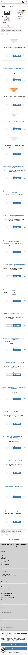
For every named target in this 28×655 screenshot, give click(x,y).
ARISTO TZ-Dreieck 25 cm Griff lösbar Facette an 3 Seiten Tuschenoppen (14, 269)
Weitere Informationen (14, 652)
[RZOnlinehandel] (2, 1)
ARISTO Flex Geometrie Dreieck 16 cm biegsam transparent (14, 293)
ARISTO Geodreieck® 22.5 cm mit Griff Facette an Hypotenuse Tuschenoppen (14, 146)
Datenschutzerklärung (22, 642)
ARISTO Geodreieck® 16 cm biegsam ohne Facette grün (14, 73)
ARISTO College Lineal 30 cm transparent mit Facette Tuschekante (14, 342)
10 (21, 33)
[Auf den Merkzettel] (24, 56)
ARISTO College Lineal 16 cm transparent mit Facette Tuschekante (14, 318)
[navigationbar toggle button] (26, 1)
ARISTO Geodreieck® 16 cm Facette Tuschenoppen (14, 121)
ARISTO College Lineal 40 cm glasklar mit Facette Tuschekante (14, 367)
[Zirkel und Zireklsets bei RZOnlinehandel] (7, 25)
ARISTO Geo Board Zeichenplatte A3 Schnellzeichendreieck (14, 440)
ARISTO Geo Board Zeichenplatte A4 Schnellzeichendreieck (14, 465)
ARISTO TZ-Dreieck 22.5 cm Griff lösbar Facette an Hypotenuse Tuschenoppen (14, 244)
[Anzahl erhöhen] (12, 56)
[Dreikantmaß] (7, 12)
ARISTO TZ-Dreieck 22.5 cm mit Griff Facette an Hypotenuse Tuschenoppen (14, 220)
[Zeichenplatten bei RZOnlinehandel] (21, 18)
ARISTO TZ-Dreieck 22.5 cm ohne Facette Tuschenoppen (14, 195)
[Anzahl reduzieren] (7, 56)
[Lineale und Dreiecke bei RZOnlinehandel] (21, 12)
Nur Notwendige (14, 648)
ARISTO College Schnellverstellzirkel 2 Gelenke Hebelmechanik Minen (14, 416)
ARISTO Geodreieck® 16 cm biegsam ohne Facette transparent (14, 48)
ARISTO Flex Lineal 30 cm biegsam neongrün (14, 488)
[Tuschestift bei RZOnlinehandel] (7, 18)
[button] (2, 30)
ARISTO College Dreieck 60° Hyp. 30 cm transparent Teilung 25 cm (14, 391)
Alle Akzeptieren (14, 644)
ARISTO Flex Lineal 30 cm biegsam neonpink (14, 513)
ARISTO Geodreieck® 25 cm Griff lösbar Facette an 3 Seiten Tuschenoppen (14, 171)
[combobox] (10, 30)
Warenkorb (17, 55)
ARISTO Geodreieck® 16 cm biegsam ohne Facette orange (14, 97)
